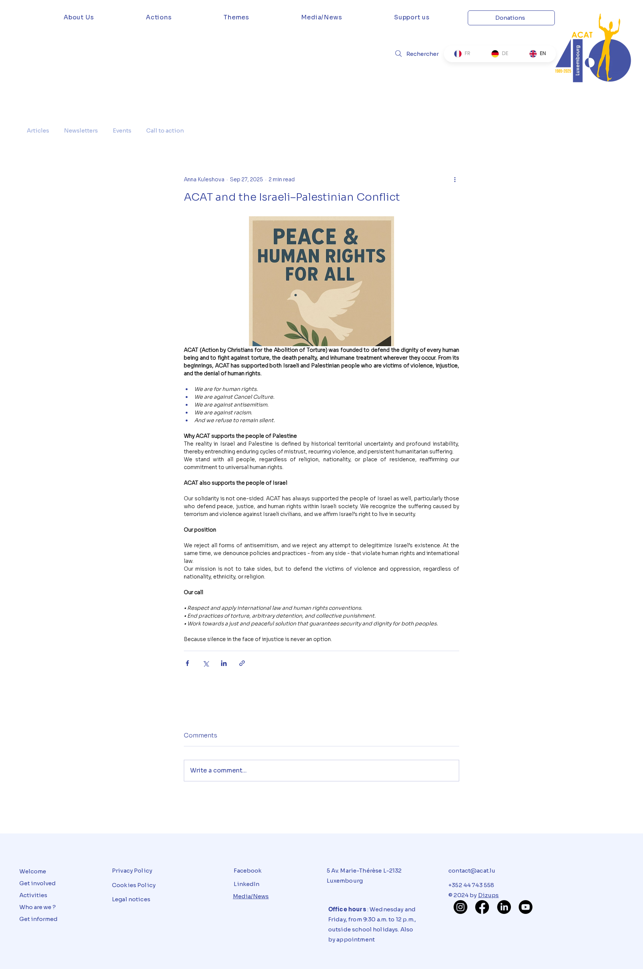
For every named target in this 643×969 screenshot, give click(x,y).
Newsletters (81, 130)
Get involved (37, 883)
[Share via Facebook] (187, 663)
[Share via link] (242, 663)
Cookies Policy (134, 885)
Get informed (38, 918)
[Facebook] (482, 907)
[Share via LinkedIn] (223, 663)
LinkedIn (246, 883)
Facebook (248, 870)
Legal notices (131, 899)
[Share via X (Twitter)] (205, 663)
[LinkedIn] (504, 907)
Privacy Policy (132, 870)
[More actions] (454, 179)
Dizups (488, 895)
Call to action (165, 130)
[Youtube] (525, 907)
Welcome (32, 871)
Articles (38, 130)
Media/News (251, 896)
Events (122, 130)
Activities (33, 895)
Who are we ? (37, 907)
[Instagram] (460, 907)
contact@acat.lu (471, 870)
